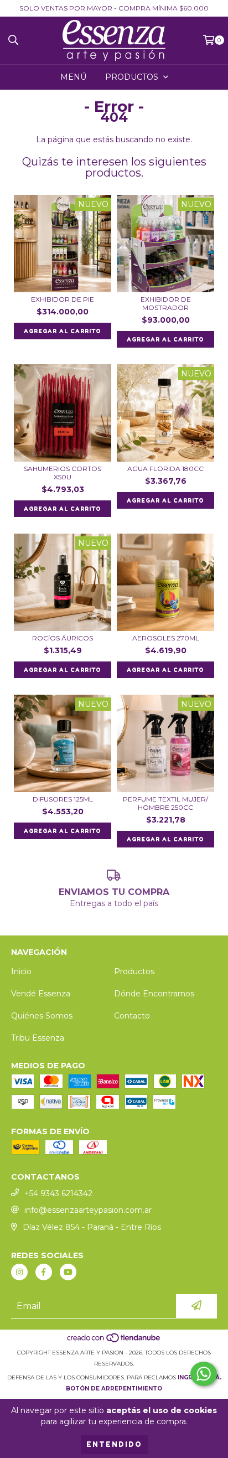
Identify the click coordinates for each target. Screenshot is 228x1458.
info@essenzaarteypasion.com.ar (88, 1210)
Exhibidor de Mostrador (166, 303)
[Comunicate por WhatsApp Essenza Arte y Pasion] (203, 1374)
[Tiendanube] (114, 1341)
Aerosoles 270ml (165, 638)
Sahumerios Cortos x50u (62, 472)
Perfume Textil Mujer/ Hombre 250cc (165, 803)
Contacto (132, 1016)
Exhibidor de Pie (62, 299)
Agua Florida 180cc (165, 468)
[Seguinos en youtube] (68, 1272)
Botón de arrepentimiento (114, 1388)
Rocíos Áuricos (62, 638)
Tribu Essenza (37, 1038)
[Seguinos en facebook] (43, 1272)
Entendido (114, 1444)
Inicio (21, 971)
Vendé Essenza (40, 994)
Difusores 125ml (63, 799)
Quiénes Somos (41, 1016)
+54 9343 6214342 (58, 1193)
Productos (134, 971)
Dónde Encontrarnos (154, 994)
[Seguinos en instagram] (19, 1272)
